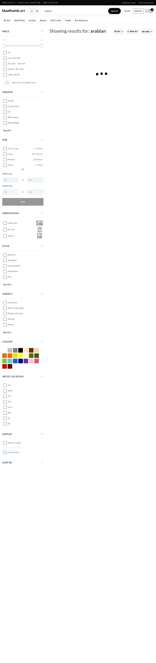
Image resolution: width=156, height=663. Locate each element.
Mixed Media (13, 123)
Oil (9, 112)
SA (9, 418)
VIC (9, 385)
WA (9, 412)
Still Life (11, 319)
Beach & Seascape (16, 308)
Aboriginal (12, 260)
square (11, 236)
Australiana (13, 271)
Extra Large (13, 148)
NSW (10, 390)
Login (127, 11)
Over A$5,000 (14, 58)
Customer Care (128, 3)
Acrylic (11, 101)
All (9, 52)
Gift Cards (55, 20)
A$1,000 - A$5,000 (16, 63)
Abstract (11, 255)
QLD (10, 407)
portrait (11, 229)
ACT (10, 396)
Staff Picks (19, 20)
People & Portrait (15, 313)
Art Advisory (81, 20)
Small (10, 165)
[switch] (6, 83)
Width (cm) (7, 173)
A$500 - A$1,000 (16, 69)
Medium (11, 159)
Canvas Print (13, 106)
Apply (22, 201)
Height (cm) (7, 186)
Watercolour (13, 117)
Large (10, 154)
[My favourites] (147, 11)
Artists (32, 20)
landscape (12, 223)
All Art (7, 20)
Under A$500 (14, 74)
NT (9, 423)
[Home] (13, 10)
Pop (9, 277)
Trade (68, 20)
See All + (7, 130)
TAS (9, 401)
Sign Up (138, 11)
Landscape (12, 302)
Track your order (146, 3)
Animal (11, 324)
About (43, 20)
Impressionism (14, 266)
